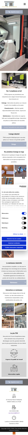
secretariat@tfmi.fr (14, 413)
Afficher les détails (18, 234)
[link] (25, 144)
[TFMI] (7, 4)
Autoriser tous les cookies (14, 238)
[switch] (24, 218)
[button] (14, 12)
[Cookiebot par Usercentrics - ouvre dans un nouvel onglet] (19, 187)
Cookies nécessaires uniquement (14, 247)
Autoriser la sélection (14, 243)
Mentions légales (14, 430)
